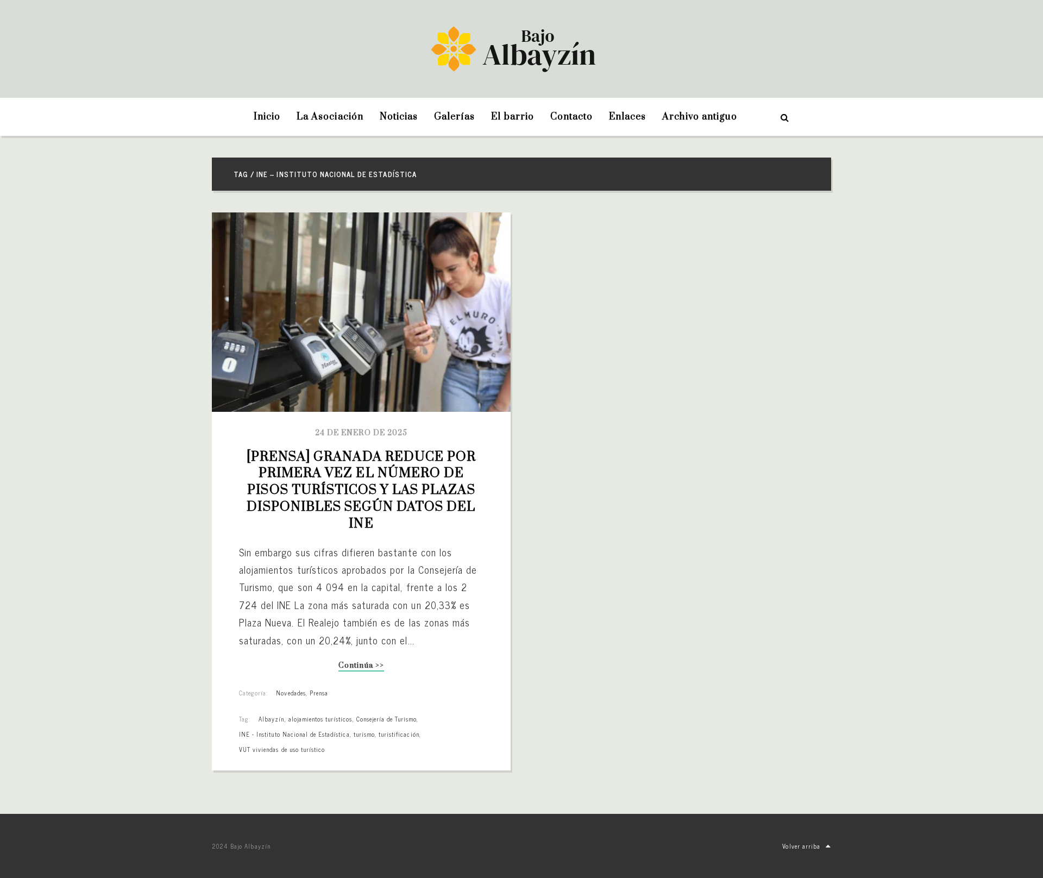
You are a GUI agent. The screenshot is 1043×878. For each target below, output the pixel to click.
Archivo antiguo (699, 117)
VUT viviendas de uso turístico (282, 749)
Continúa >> (361, 666)
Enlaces (627, 117)
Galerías (454, 117)
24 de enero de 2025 (361, 433)
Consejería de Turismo (386, 719)
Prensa (319, 693)
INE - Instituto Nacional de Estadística (294, 734)
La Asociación (330, 117)
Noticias (399, 117)
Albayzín (271, 719)
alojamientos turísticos (320, 719)
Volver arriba (801, 846)
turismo (364, 734)
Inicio (267, 117)
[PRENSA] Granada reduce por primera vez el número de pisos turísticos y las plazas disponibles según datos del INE (363, 490)
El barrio (512, 117)
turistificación (399, 734)
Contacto (571, 117)
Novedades (290, 693)
